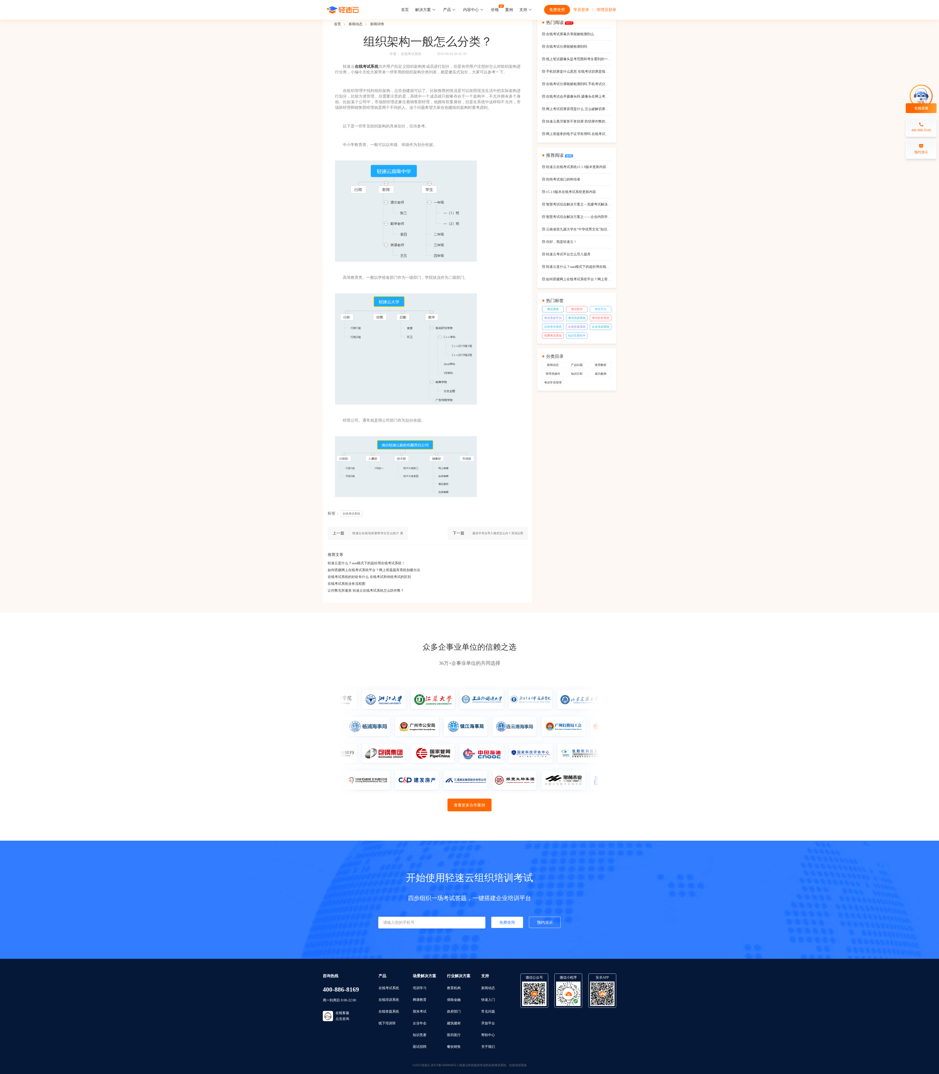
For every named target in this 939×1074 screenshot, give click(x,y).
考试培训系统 (577, 318)
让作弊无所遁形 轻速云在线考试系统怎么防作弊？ (366, 590)
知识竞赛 (419, 1035)
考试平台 (600, 309)
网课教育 (419, 1000)
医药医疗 (454, 1035)
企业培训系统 (600, 326)
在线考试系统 (411, 54)
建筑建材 (454, 1023)
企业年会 (419, 1023)
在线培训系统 (389, 1000)
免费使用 (557, 10)
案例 (509, 10)
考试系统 (553, 309)
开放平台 (488, 1023)
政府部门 (454, 1011)
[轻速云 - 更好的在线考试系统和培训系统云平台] (343, 10)
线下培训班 (387, 1023)
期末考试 (419, 1011)
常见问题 (488, 1011)
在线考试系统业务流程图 (346, 584)
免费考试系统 (553, 335)
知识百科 (577, 373)
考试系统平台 (553, 318)
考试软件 (577, 309)
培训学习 (419, 988)
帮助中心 (488, 1035)
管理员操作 (553, 373)
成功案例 (600, 373)
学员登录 (581, 10)
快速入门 (488, 1000)
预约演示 (545, 922)
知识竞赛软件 (577, 335)
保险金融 (454, 1000)
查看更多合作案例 (469, 805)
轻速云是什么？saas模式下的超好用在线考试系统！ (366, 563)
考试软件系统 (600, 318)
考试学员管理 (553, 382)
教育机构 (454, 988)
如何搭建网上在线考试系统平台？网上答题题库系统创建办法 (374, 570)
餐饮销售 (454, 1047)
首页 (405, 10)
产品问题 (577, 365)
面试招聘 (419, 1047)
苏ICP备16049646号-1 (444, 1065)
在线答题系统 (577, 326)
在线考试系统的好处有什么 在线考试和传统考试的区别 (369, 577)
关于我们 (488, 1047)
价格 (495, 10)
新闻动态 (355, 24)
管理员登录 (606, 10)
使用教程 (600, 365)
